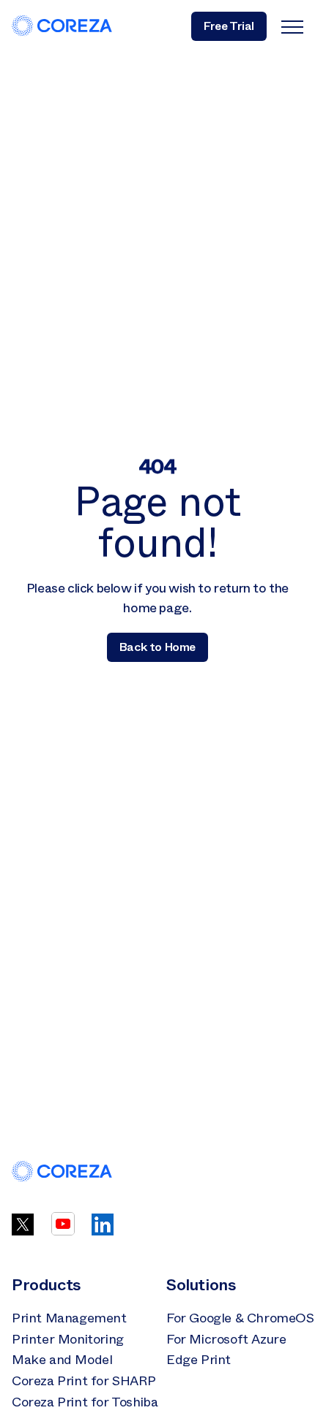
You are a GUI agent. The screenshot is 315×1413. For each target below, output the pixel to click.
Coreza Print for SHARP (83, 1380)
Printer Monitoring (68, 1339)
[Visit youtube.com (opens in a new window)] (63, 1231)
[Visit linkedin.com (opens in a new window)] (103, 1231)
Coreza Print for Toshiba (85, 1402)
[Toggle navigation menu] (292, 26)
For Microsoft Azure (226, 1339)
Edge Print (198, 1359)
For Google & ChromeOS (240, 1318)
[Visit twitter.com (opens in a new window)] (23, 1231)
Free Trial (229, 26)
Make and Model (62, 1359)
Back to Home (157, 647)
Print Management (69, 1318)
